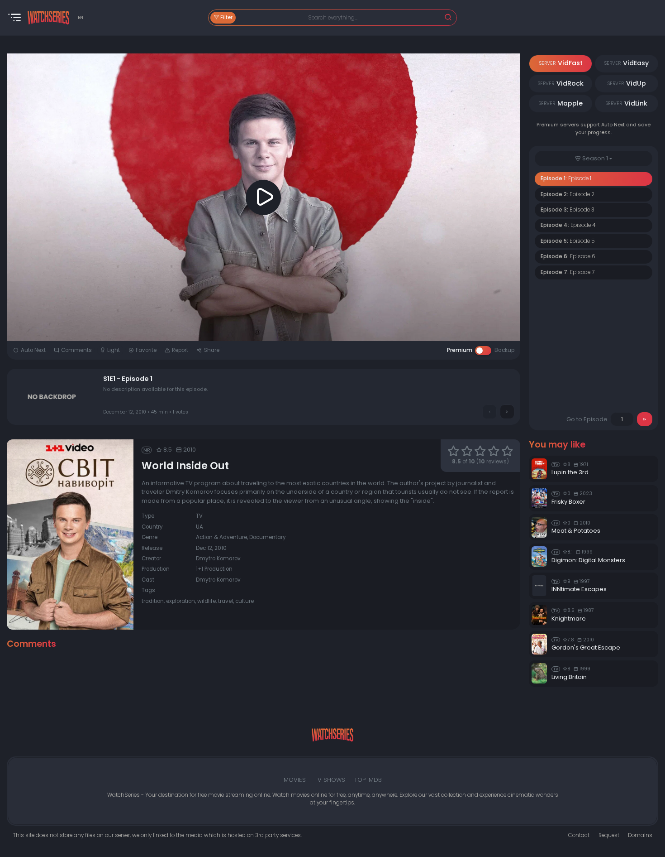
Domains (640, 835)
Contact (578, 835)
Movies (295, 779)
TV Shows (329, 779)
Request (608, 835)
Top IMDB (368, 779)
